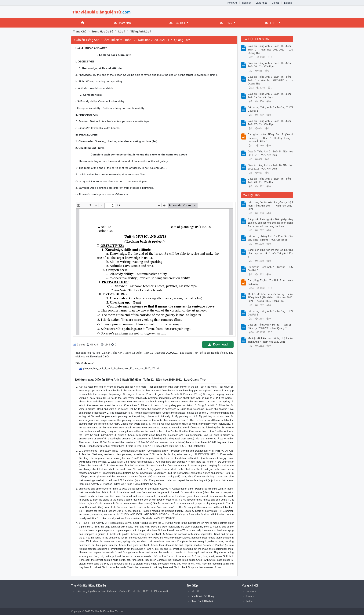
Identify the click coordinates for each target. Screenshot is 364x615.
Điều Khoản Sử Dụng (202, 596)
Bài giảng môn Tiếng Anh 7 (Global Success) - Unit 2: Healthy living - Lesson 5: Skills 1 (270, 138)
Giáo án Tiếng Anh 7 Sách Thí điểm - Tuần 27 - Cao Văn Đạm (270, 123)
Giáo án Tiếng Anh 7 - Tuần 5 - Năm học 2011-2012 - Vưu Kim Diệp (270, 153)
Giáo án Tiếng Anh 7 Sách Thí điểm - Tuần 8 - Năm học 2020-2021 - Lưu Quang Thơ (270, 80)
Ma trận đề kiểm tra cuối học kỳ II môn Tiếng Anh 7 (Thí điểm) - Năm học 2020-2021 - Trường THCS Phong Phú (270, 297)
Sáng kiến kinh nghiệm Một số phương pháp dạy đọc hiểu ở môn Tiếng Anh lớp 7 (270, 253)
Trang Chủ (232, 3)
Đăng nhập (261, 3)
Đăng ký (246, 3)
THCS (228, 22)
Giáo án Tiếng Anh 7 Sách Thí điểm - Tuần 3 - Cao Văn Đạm (270, 95)
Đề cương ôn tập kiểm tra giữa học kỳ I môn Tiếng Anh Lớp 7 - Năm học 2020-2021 (270, 206)
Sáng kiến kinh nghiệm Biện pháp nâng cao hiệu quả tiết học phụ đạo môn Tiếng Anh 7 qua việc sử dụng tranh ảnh (270, 223)
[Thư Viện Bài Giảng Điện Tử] (101, 11)
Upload (275, 3)
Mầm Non (125, 22)
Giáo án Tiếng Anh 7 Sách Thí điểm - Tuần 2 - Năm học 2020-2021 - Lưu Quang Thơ (270, 49)
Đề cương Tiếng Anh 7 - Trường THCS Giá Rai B (270, 109)
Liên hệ (288, 3)
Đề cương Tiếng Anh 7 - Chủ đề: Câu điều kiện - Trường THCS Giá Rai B (270, 238)
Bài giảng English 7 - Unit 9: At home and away (270, 282)
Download (220, 344)
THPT (273, 22)
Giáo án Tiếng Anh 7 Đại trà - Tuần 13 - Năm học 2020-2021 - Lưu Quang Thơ (270, 326)
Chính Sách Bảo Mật (202, 601)
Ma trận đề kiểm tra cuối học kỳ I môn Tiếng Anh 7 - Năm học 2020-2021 (270, 340)
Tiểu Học (179, 22)
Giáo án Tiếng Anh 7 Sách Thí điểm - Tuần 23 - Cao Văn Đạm (270, 180)
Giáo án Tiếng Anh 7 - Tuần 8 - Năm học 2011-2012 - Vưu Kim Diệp (270, 167)
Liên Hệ (195, 591)
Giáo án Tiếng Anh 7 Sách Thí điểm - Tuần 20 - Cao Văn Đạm (270, 65)
